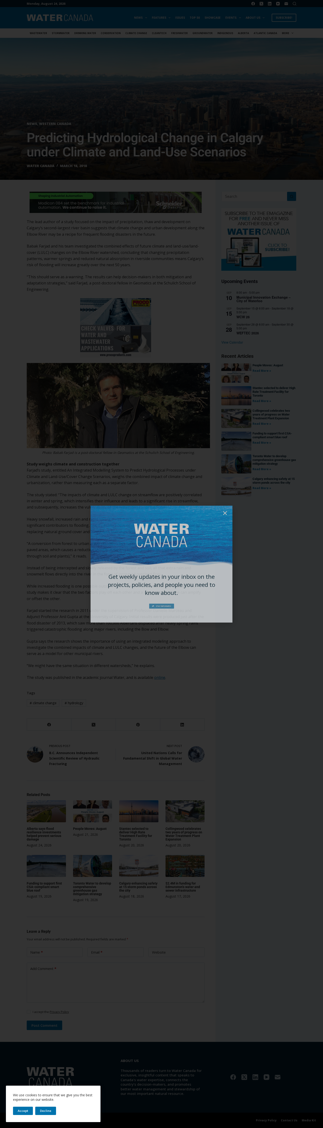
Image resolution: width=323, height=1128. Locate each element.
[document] (161, 564)
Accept (23, 1111)
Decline (45, 1111)
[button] (225, 513)
